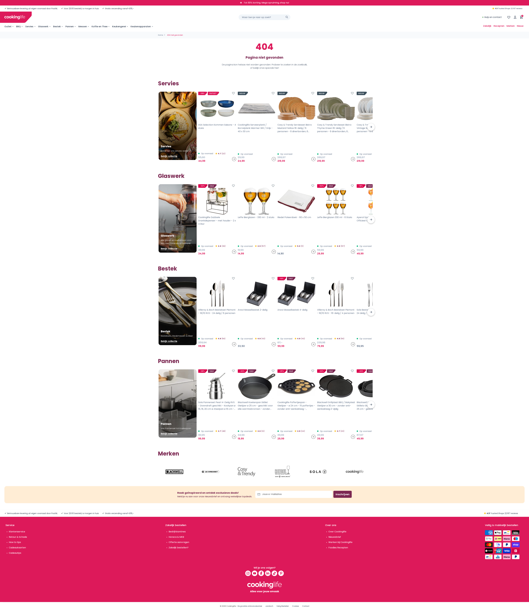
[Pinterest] (281, 573)
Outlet (7, 26)
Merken (511, 26)
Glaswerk (43, 26)
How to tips (15, 542)
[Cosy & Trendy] (246, 472)
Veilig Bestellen (282, 606)
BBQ (18, 26)
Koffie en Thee (99, 26)
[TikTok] (274, 573)
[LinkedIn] (268, 573)
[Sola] (318, 472)
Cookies (295, 606)
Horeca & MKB (176, 537)
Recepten (499, 26)
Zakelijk (487, 26)
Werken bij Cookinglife (340, 542)
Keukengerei (119, 26)
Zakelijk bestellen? (178, 547)
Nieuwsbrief (334, 537)
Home (160, 35)
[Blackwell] (174, 472)
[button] (371, 127)
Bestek (57, 26)
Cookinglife (231, 606)
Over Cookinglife (337, 531)
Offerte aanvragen (179, 542)
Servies (29, 26)
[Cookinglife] (14, 17)
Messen (82, 26)
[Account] (515, 17)
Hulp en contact (493, 17)
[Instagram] (248, 573)
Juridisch (269, 606)
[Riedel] (283, 472)
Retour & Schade (18, 537)
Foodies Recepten (338, 547)
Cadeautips (15, 553)
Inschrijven (342, 494)
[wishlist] (509, 17)
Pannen (69, 26)
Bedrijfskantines (177, 531)
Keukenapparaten (141, 26)
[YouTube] (254, 573)
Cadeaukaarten (17, 547)
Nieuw (520, 26)
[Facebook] (261, 573)
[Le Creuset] (210, 472)
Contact (305, 606)
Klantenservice (17, 531)
